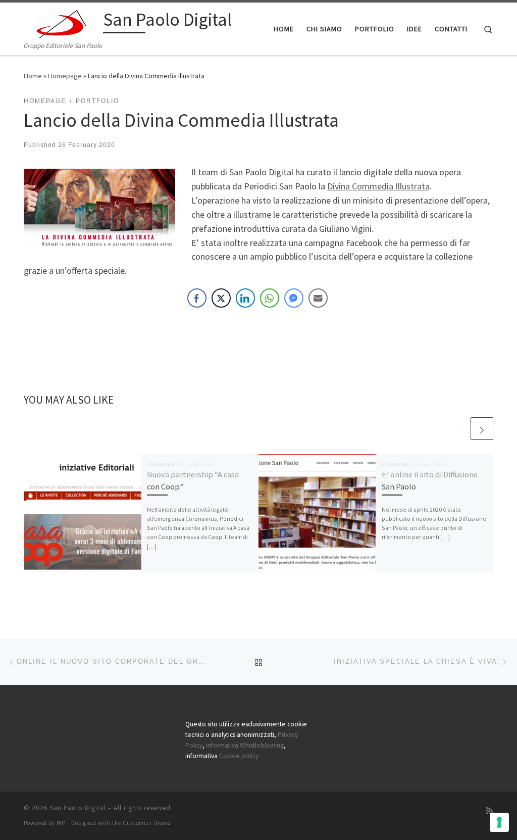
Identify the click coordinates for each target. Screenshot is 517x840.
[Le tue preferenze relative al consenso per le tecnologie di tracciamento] (499, 822)
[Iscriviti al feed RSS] (489, 811)
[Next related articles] (482, 428)
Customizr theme (147, 822)
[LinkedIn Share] (245, 298)
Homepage (65, 75)
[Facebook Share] (196, 298)
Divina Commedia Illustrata (378, 186)
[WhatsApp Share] (269, 298)
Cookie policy (238, 756)
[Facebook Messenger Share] (293, 298)
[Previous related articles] (457, 428)
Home (33, 75)
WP (61, 822)
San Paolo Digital (78, 808)
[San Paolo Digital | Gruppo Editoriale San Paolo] (61, 21)
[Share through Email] (318, 298)
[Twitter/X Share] (221, 298)
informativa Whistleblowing (245, 745)
